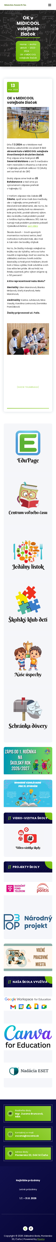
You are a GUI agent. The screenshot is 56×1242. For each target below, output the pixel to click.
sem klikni (33, 226)
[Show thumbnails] (28, 387)
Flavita (41, 1239)
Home (23, 44)
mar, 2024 (13, 87)
